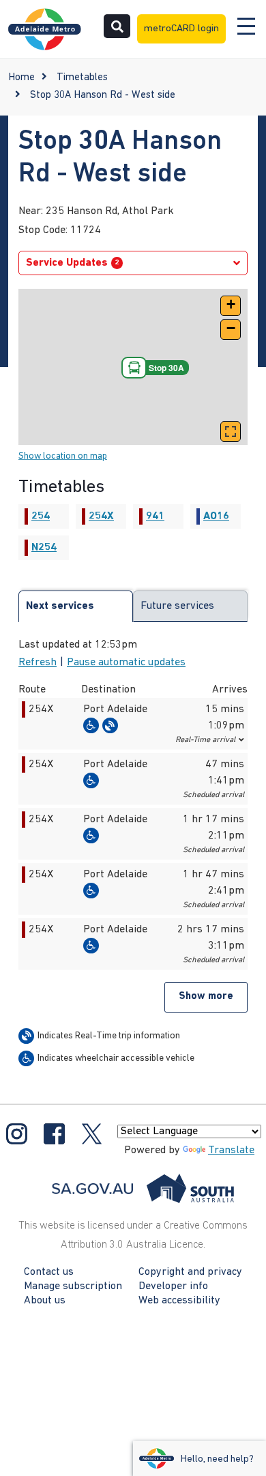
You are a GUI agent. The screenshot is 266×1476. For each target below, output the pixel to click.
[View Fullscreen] (230, 431)
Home (21, 78)
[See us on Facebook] (54, 1133)
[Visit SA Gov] (143, 1188)
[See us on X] (92, 1133)
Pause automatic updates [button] (126, 662)
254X (101, 516)
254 (40, 516)
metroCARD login (181, 29)
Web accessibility (179, 1300)
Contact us (49, 1272)
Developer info (173, 1286)
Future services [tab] (177, 606)
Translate (231, 1150)
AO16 (216, 516)
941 (155, 516)
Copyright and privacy (190, 1272)
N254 (44, 547)
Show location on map (62, 456)
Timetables (82, 78)
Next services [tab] (60, 606)
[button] (230, 306)
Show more (206, 996)
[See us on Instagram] (17, 1133)
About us (44, 1300)
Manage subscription (73, 1286)
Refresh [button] (37, 662)
